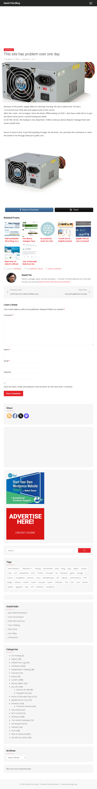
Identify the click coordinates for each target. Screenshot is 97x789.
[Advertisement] (48, 25)
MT (57, 578)
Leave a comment (54, 269)
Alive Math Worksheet (17, 612)
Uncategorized (17, 723)
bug (69, 568)
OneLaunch (13, 637)
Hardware (9, 50)
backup (38, 568)
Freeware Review (24, 706)
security (42, 582)
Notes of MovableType (21, 696)
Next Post (76, 292)
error (33, 573)
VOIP (13, 730)
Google (80, 573)
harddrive (33, 269)
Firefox (40, 573)
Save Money (16, 709)
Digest (14, 659)
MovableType (48, 578)
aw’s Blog (12, 633)
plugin (9, 582)
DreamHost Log (18, 662)
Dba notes (12, 629)
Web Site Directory (16, 621)
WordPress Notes (19, 737)
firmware (49, 573)
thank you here (44, 282)
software (58, 582)
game (72, 573)
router (33, 582)
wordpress (50, 587)
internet (30, 578)
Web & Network (18, 734)
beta (57, 568)
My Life (14, 686)
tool (78, 582)
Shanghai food (22, 693)
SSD (66, 582)
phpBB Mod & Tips (19, 700)
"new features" (13, 568)
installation (20, 578)
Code (9, 573)
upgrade (19, 587)
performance (75, 578)
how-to (10, 578)
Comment (9, 315)
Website (7, 372)
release (18, 582)
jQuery (14, 676)
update (10, 587)
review (25, 582)
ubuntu (85, 582)
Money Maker (17, 683)
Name (7, 349)
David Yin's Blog (12, 3)
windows (40, 587)
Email (7, 361)
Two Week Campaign (20, 720)
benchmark (48, 568)
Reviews (15, 703)
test (72, 582)
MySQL (65, 578)
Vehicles (14, 727)
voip (26, 587)
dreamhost (24, 573)
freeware (63, 573)
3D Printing (16, 655)
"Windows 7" (27, 568)
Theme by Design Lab (69, 784)
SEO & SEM (16, 713)
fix (57, 573)
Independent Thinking (20, 669)
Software (15, 716)
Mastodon (13, 768)
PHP (85, 578)
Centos (84, 568)
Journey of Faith (23, 689)
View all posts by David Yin (60, 282)
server (40, 269)
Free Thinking (14, 625)
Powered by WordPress (49, 784)
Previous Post (24, 292)
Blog (63, 568)
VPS (32, 587)
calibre (75, 568)
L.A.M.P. (14, 679)
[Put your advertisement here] (25, 539)
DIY (15, 573)
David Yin (26, 59)
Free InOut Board (15, 617)
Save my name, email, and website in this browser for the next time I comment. (38, 386)
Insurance (15, 673)
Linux (38, 578)
